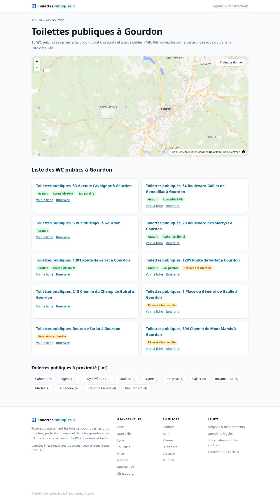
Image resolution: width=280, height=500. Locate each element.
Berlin (167, 434)
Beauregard (136, 388)
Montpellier (125, 467)
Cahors (43, 379)
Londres (169, 427)
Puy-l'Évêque (98, 379)
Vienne (168, 440)
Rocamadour (226, 379)
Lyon (120, 440)
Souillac (127, 379)
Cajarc (199, 379)
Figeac (68, 379)
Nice (120, 453)
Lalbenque (68, 388)
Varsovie (169, 453)
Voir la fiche (44, 200)
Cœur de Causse (102, 388)
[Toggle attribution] (243, 151)
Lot (47, 20)
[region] (140, 106)
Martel (42, 388)
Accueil (37, 20)
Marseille (124, 434)
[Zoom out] (37, 68)
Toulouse (123, 447)
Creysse (175, 379)
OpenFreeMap (179, 152)
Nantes (122, 460)
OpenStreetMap (230, 152)
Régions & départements (230, 6)
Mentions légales (220, 434)
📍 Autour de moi (231, 62)
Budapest (170, 447)
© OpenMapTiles (198, 152)
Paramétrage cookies (223, 452)
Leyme (151, 379)
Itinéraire (63, 200)
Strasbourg (125, 473)
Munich (168, 460)
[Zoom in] (37, 61)
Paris (120, 427)
